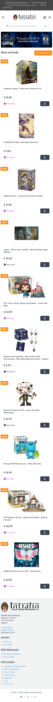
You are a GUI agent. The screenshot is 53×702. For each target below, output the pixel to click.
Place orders (9, 657)
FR (35, 697)
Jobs (6, 681)
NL (28, 697)
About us (7, 642)
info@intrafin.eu (7, 630)
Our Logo (7, 645)
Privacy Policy (9, 672)
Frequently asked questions (15, 666)
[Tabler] (24, 17)
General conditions (11, 669)
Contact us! (8, 684)
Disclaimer (8, 678)
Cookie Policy (9, 675)
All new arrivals (43, 53)
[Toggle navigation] (3, 17)
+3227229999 (7, 628)
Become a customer (12, 654)
